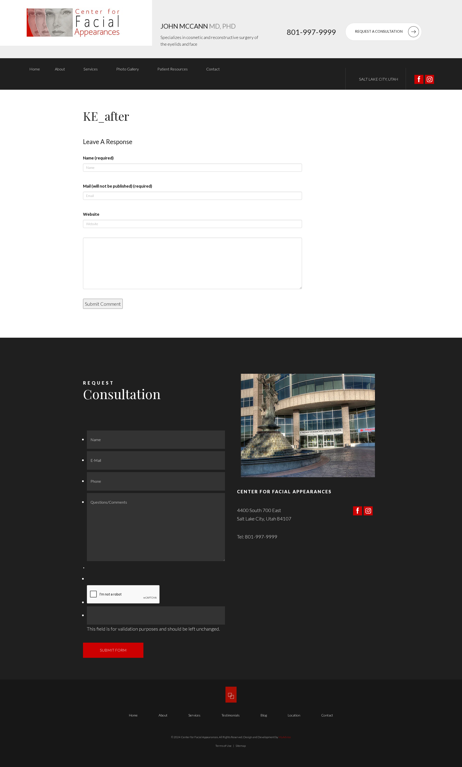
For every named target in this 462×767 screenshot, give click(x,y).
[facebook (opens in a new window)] (419, 79)
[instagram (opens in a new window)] (429, 79)
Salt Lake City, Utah (378, 79)
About (60, 69)
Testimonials (230, 715)
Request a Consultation (379, 31)
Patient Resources (172, 69)
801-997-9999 (311, 32)
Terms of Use (223, 746)
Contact (213, 69)
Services (90, 69)
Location (294, 715)
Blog (264, 715)
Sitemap (241, 746)
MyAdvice (285, 737)
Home (34, 69)
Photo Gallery (127, 69)
